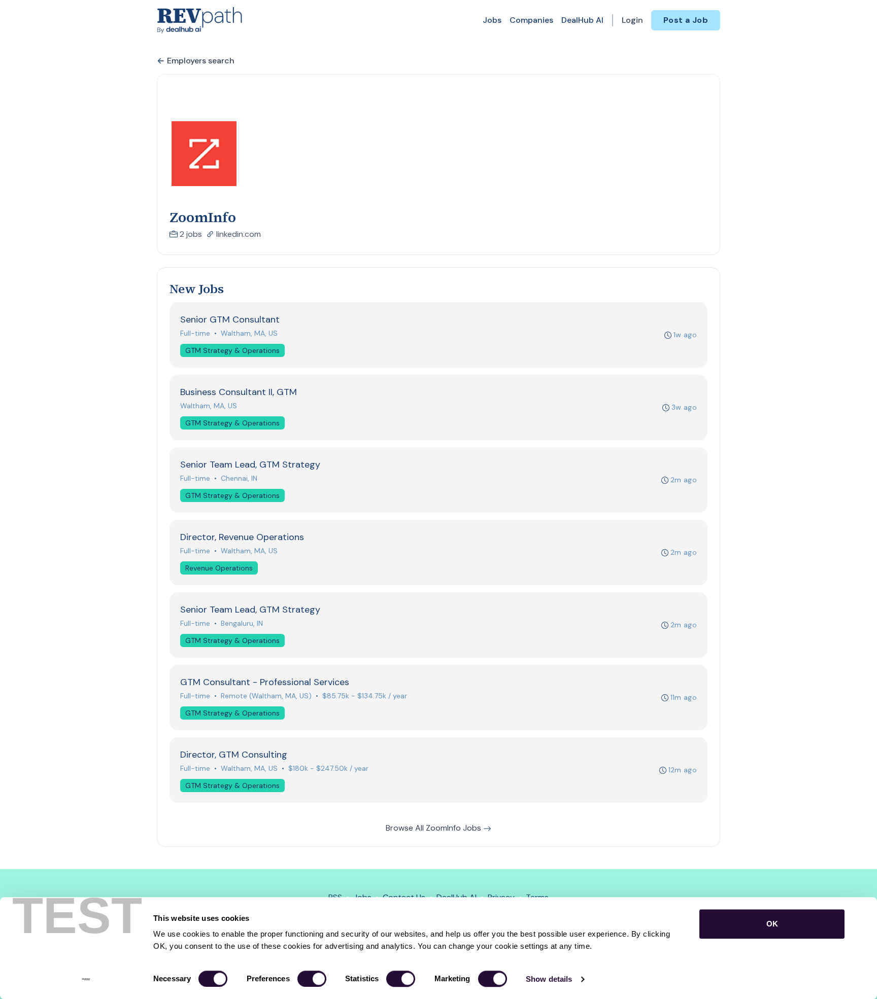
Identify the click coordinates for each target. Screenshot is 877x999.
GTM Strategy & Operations (232, 350)
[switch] (311, 979)
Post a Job (685, 20)
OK (772, 923)
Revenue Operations (219, 568)
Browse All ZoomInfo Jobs (434, 828)
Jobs (492, 20)
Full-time (195, 333)
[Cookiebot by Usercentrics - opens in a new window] (86, 979)
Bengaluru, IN (242, 623)
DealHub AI (582, 20)
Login (632, 20)
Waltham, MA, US (249, 333)
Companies (531, 20)
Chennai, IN (239, 478)
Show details (549, 979)
